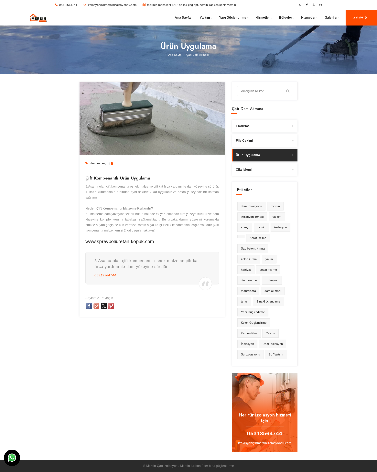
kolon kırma (249, 259)
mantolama (248, 290)
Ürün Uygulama (248, 155)
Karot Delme (258, 238)
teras (244, 301)
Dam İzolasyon (273, 343)
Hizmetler (262, 17)
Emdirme (243, 126)
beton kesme (268, 269)
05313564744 (68, 4)
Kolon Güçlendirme (253, 322)
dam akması (98, 163)
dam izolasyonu (251, 206)
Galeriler (331, 17)
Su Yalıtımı (276, 354)
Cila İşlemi (244, 169)
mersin (275, 206)
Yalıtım (205, 17)
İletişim (357, 17)
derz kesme (249, 280)
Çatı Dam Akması (197, 54)
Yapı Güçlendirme (232, 17)
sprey (245, 227)
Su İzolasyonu (250, 354)
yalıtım (277, 216)
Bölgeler (285, 17)
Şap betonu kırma (253, 248)
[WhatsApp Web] (300, 5)
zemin (261, 227)
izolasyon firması (252, 216)
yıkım (269, 259)
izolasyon (280, 227)
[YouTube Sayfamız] (313, 5)
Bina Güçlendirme (268, 301)
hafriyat (246, 269)
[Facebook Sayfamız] (307, 5)
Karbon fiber (249, 333)
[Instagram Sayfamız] (320, 5)
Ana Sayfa (183, 17)
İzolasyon (247, 343)
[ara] (287, 91)
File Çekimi (244, 140)
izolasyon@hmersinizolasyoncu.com (112, 4)
